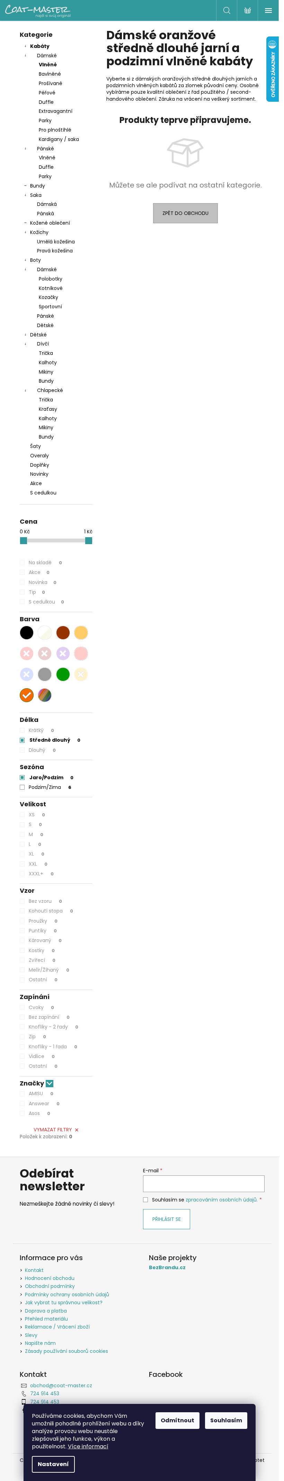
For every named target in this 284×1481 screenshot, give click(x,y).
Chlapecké (50, 390)
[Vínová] (45, 653)
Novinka (42, 582)
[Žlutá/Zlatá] (81, 674)
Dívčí (43, 343)
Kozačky (48, 297)
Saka (36, 195)
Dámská (47, 204)
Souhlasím (226, 1420)
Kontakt (34, 1270)
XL (36, 853)
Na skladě (45, 562)
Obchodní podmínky (50, 1286)
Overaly (39, 455)
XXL (38, 863)
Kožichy (39, 232)
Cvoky (41, 1007)
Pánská (45, 213)
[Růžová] (81, 653)
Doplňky (39, 464)
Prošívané (50, 83)
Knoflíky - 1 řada (53, 1046)
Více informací (88, 1446)
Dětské (45, 325)
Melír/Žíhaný (49, 969)
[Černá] (27, 633)
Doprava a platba (46, 1310)
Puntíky (43, 930)
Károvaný (45, 940)
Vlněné (48, 64)
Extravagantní (55, 111)
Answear (44, 1103)
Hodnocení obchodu (49, 1278)
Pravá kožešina (55, 250)
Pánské (45, 148)
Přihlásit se (166, 1219)
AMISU (41, 1093)
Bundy (37, 185)
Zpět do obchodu (185, 213)
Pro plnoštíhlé (55, 129)
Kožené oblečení (50, 222)
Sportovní (50, 306)
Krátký (41, 730)
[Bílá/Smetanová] (45, 633)
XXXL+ (41, 873)
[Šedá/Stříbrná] (45, 674)
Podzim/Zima (50, 787)
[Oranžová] (27, 695)
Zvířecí (42, 960)
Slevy (31, 1335)
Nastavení (53, 1464)
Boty (35, 260)
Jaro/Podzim (51, 777)
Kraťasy (48, 409)
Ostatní (43, 979)
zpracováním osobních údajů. (222, 1199)
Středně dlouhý (54, 740)
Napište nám (40, 1343)
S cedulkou (43, 492)
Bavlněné (50, 73)
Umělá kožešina (56, 241)
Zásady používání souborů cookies (66, 1351)
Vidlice (42, 1056)
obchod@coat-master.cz (61, 1385)
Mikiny (46, 371)
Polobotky (50, 278)
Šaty (35, 446)
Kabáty (40, 46)
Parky (45, 120)
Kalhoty (48, 362)
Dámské (47, 55)
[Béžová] (81, 633)
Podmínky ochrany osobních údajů (67, 1294)
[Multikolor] (45, 695)
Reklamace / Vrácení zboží (57, 1326)
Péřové (47, 92)
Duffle (46, 102)
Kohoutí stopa (51, 910)
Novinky (39, 474)
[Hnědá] (63, 633)
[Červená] (27, 653)
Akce (36, 483)
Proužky (43, 920)
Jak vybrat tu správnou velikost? (64, 1302)
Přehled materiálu (46, 1318)
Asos (39, 1113)
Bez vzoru (45, 901)
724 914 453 (44, 1393)
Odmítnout (177, 1420)
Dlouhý (42, 750)
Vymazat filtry (53, 1129)
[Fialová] (63, 653)
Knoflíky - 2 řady (53, 1026)
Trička (46, 353)
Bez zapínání (49, 1017)
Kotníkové (51, 288)
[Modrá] (27, 674)
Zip (37, 1036)
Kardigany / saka (59, 139)
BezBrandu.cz (167, 1267)
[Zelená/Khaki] (63, 674)
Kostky (42, 950)
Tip (37, 592)
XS (37, 814)
